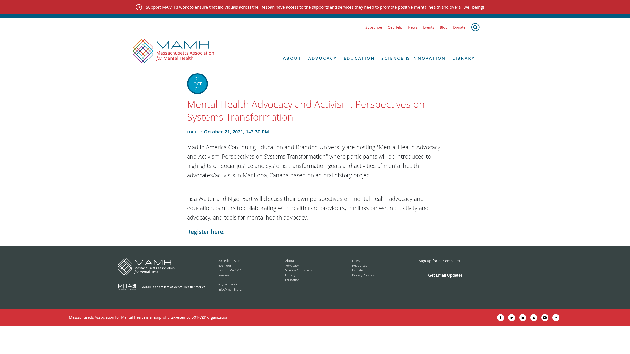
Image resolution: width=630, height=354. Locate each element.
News (412, 27)
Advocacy (322, 58)
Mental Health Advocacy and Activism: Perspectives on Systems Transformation (306, 111)
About (292, 58)
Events (428, 27)
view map (225, 275)
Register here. (206, 232)
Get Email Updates (445, 275)
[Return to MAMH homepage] (173, 51)
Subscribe (373, 27)
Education (359, 58)
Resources (359, 265)
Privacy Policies (363, 275)
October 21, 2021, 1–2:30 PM (228, 131)
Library (463, 58)
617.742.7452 (227, 284)
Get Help (395, 27)
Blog (443, 27)
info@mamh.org (230, 289)
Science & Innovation (413, 58)
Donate (459, 27)
